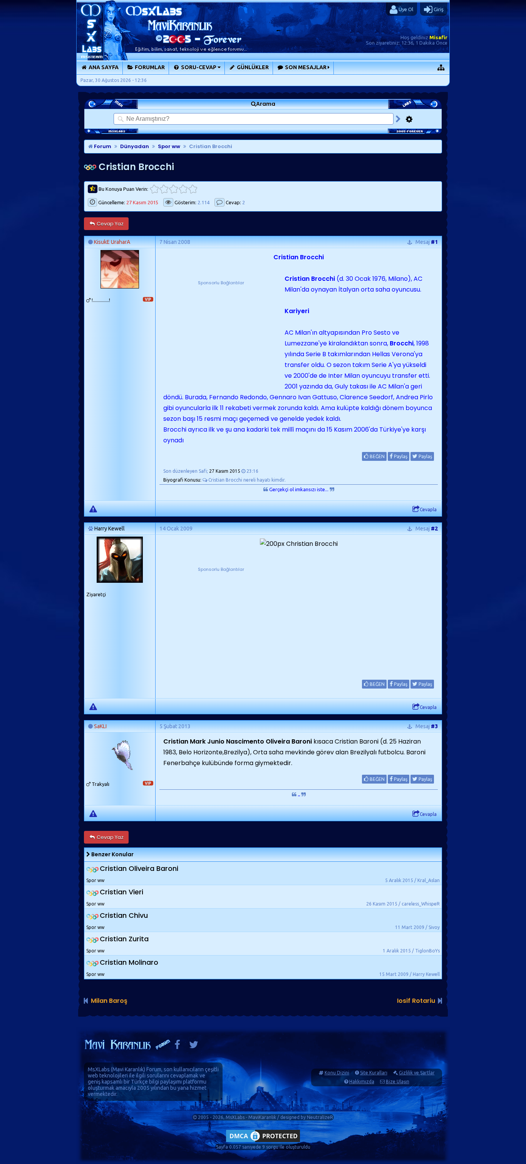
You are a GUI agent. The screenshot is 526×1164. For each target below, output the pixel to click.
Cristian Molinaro (129, 962)
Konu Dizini (337, 1072)
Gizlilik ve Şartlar (417, 1072)
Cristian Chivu (124, 916)
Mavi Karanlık (128, 1069)
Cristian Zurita (124, 939)
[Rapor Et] (93, 508)
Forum (102, 146)
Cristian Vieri (121, 892)
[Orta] (173, 189)
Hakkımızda (361, 1081)
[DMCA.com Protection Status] (263, 1141)
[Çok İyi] (193, 189)
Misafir (438, 37)
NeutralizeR (320, 1117)
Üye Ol (405, 9)
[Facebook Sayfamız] (177, 1046)
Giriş (438, 9)
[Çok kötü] (154, 189)
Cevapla (428, 509)
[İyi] (183, 189)
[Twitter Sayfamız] (193, 1046)
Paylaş (400, 456)
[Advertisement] (221, 335)
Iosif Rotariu (416, 1000)
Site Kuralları (373, 1072)
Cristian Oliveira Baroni (139, 869)
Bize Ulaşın (397, 1081)
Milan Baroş (109, 1000)
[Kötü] (164, 189)
